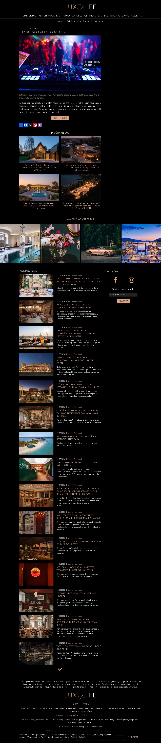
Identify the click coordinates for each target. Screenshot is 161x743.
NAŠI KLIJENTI (87, 715)
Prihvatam (133, 737)
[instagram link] (131, 280)
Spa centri (87, 21)
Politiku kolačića (79, 737)
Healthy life (98, 21)
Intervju (115, 15)
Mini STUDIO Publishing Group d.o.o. (35, 708)
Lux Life (23, 682)
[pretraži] (140, 15)
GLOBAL (75, 704)
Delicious (71, 21)
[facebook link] (115, 280)
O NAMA (59, 715)
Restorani (60, 21)
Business (103, 15)
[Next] (159, 243)
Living (32, 15)
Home (24, 15)
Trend (92, 15)
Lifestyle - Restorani (74, 275)
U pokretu (54, 15)
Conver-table (129, 15)
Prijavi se (123, 301)
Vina (79, 21)
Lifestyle (81, 15)
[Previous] (2, 243)
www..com (93, 727)
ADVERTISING (72, 715)
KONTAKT (101, 715)
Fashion (42, 15)
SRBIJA (86, 704)
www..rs (77, 727)
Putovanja (68, 15)
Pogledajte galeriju (60, 118)
